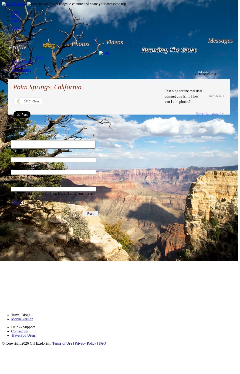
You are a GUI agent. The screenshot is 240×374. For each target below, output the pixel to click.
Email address (21, 165)
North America (23, 61)
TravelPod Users (23, 335)
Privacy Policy (85, 343)
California (19, 66)
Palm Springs (21, 70)
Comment (18, 136)
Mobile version (22, 319)
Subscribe (203, 72)
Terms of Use (62, 343)
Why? (17, 202)
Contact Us (19, 331)
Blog (39, 57)
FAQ (102, 343)
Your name (19, 153)
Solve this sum (21, 178)
